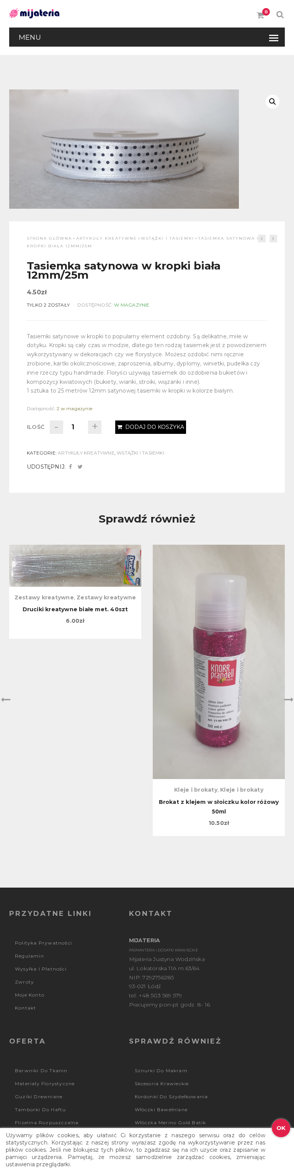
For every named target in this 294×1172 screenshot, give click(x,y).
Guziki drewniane (38, 1096)
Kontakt (25, 1008)
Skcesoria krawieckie (162, 1083)
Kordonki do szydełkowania (171, 1096)
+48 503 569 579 (160, 995)
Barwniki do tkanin (41, 1070)
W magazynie (131, 305)
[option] (75, 592)
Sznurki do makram (161, 1070)
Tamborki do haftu (40, 1109)
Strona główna (49, 238)
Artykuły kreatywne (106, 238)
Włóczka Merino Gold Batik (170, 1122)
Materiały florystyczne (45, 1083)
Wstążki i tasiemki (167, 238)
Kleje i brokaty (195, 789)
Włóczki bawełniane (161, 1109)
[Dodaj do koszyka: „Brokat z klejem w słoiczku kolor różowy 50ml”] (219, 584)
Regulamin (29, 956)
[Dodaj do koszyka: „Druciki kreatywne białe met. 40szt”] (75, 584)
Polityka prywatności (43, 943)
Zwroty (24, 982)
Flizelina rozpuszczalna (47, 1122)
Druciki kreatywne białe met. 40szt (75, 609)
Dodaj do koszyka (154, 427)
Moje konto (29, 995)
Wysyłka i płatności (41, 969)
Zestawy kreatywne (44, 597)
